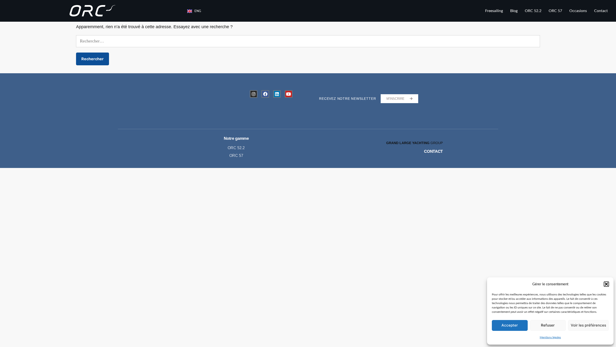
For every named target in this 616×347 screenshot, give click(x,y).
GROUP (414, 143)
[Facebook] (265, 94)
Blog (514, 11)
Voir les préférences (588, 325)
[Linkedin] (277, 94)
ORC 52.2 (533, 11)
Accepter (509, 325)
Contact (601, 11)
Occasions (578, 11)
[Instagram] (253, 94)
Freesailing (494, 11)
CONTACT (433, 151)
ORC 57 (555, 11)
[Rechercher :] (308, 41)
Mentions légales (550, 337)
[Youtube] (288, 94)
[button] (606, 284)
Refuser (548, 325)
